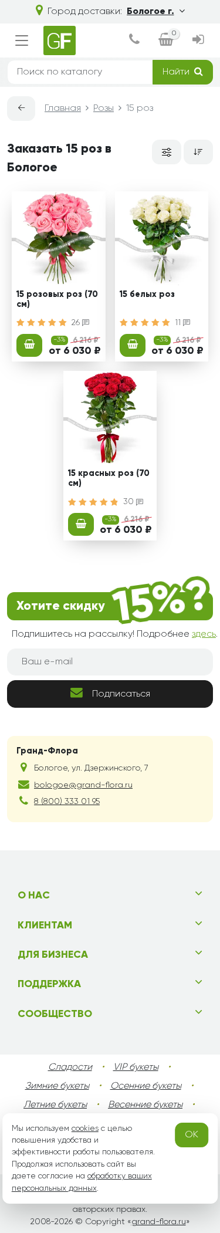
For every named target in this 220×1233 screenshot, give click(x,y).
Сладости (70, 1067)
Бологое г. (150, 11)
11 (179, 323)
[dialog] (134, 40)
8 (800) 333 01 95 (67, 802)
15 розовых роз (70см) (57, 299)
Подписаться (121, 694)
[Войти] (198, 40)
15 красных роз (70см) (109, 478)
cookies (85, 1128)
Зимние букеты (57, 1086)
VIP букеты (135, 1067)
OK (191, 1135)
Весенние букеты (145, 1105)
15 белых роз (147, 294)
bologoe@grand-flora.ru (83, 785)
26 (77, 323)
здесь (204, 634)
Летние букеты (55, 1105)
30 (129, 502)
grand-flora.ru (158, 1222)
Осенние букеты (145, 1086)
